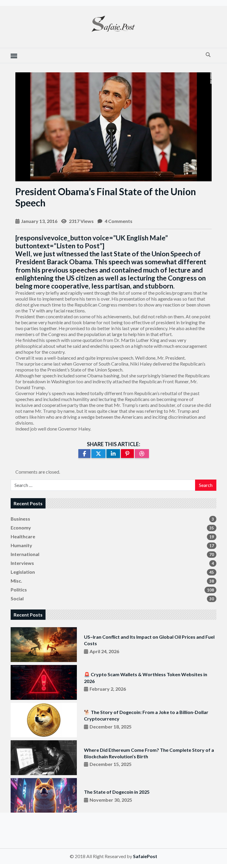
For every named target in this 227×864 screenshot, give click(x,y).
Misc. (112, 580)
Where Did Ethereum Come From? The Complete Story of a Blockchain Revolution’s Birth (149, 753)
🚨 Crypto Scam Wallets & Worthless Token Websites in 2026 (145, 677)
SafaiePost (145, 856)
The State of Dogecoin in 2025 (117, 792)
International (112, 554)
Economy (112, 527)
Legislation (112, 572)
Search (206, 485)
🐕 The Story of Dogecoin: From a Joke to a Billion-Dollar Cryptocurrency (146, 715)
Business (112, 518)
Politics (112, 589)
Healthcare (112, 536)
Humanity (112, 545)
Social (112, 598)
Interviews (112, 563)
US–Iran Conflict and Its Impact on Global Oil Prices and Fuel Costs (149, 640)
